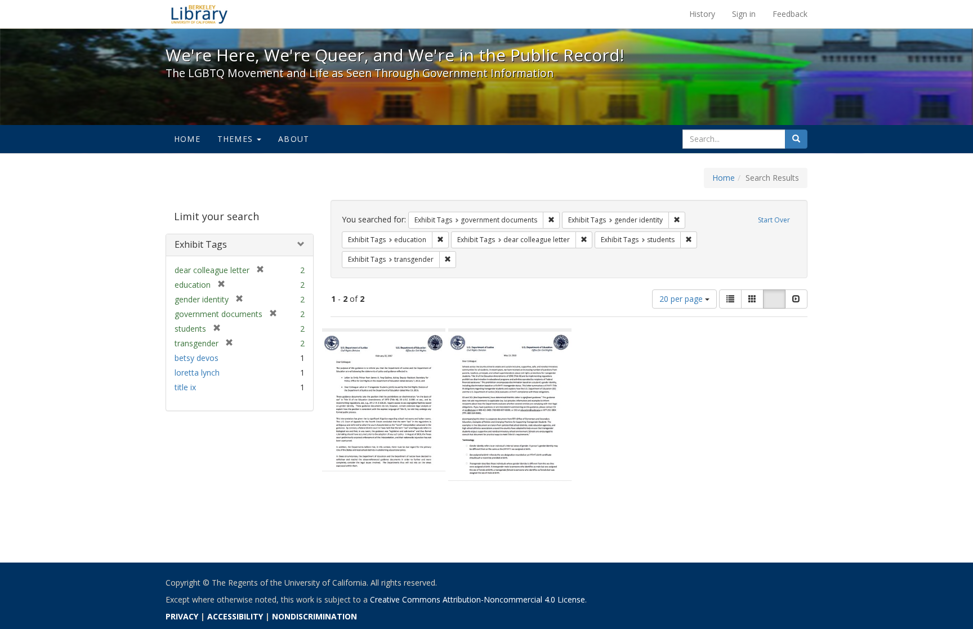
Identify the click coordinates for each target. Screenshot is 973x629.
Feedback (790, 13)
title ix (185, 387)
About (293, 138)
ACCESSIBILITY (235, 616)
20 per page (682, 298)
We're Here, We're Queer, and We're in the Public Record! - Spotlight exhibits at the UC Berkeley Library (199, 14)
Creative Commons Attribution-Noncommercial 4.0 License (477, 599)
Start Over (774, 220)
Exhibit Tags (201, 244)
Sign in (744, 13)
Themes (236, 138)
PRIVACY (182, 616)
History (702, 13)
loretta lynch (197, 372)
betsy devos (196, 358)
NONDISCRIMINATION (314, 616)
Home (187, 138)
